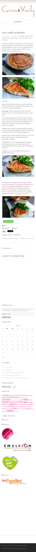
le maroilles (9, 188)
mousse (30, 404)
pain (19, 406)
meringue (22, 404)
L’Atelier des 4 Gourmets (27, 238)
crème (25, 399)
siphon (31, 409)
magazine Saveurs (16, 51)
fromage (4, 235)
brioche (20, 395)
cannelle (25, 395)
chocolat (6, 399)
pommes (4, 409)
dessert (6, 401)
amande (5, 395)
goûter (4, 404)
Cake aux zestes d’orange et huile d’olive (15, 378)
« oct (3, 357)
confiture (16, 400)
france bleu (14, 402)
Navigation (18, 22)
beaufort (11, 395)
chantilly (5, 397)
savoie (27, 409)
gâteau (13, 404)
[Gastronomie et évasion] (18, 16)
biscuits (16, 395)
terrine (15, 411)
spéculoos (4, 411)
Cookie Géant (8, 367)
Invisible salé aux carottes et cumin (14, 372)
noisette (4, 406)
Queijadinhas (8, 370)
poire (26, 406)
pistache (22, 406)
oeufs (16, 406)
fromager (30, 402)
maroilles (9, 235)
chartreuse (13, 397)
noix (13, 406)
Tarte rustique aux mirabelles (12, 375)
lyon (18, 404)
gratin (7, 404)
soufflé (15, 235)
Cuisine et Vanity (24, 38)
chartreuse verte (23, 397)
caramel (30, 395)
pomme (30, 406)
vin (18, 411)
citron (12, 400)
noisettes (8, 406)
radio (15, 408)
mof (26, 404)
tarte (19, 235)
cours (20, 400)
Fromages (22, 36)
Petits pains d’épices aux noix (10, 238)
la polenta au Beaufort (23, 184)
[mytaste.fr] (5, 424)
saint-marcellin (20, 408)
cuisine (30, 400)
